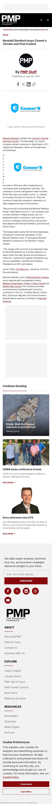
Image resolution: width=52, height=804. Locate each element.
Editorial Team (12, 642)
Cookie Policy (11, 777)
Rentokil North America (38, 277)
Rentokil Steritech (11, 138)
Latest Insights (12, 670)
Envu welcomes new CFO (18, 517)
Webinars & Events (15, 698)
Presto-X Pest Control (34, 283)
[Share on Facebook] (18, 84)
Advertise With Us (14, 653)
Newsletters (11, 715)
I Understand (26, 784)
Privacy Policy (5, 803)
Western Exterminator (13, 283)
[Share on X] (23, 84)
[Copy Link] (34, 84)
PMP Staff (28, 72)
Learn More (26, 791)
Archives (9, 732)
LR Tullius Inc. (22, 269)
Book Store (10, 692)
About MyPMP (12, 636)
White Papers (12, 727)
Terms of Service (18, 803)
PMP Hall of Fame (14, 681)
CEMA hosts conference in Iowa (22, 469)
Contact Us (10, 647)
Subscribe (26, 580)
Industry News (12, 676)
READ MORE (8, 483)
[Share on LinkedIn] (29, 84)
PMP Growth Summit (16, 687)
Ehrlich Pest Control (12, 286)
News (5, 35)
